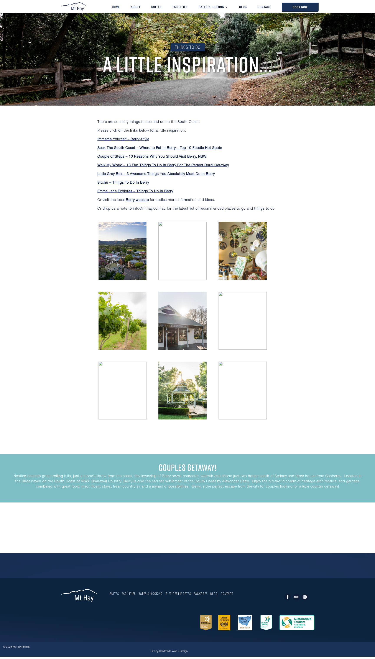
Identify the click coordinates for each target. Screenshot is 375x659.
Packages (200, 594)
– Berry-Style (123, 139)
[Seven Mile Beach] (242, 348)
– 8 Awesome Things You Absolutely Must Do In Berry (156, 174)
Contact (264, 7)
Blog (243, 7)
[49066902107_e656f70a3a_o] (183, 349)
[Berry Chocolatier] (242, 418)
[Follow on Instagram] (304, 597)
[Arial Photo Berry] (122, 279)
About (135, 7)
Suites (156, 7)
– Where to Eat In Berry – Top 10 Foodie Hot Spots (159, 148)
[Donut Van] (122, 418)
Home (116, 7)
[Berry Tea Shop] (242, 279)
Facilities (180, 7)
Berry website (137, 200)
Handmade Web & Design (173, 651)
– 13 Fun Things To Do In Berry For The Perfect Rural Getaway (163, 165)
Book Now (300, 7)
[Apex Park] (183, 419)
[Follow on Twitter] (296, 597)
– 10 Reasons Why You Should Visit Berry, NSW (152, 157)
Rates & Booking (211, 7)
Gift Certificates (178, 594)
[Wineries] (122, 349)
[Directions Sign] (183, 279)
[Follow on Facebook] (287, 597)
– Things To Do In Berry (123, 183)
